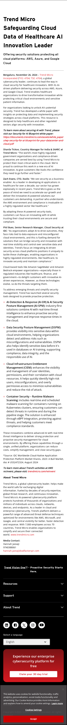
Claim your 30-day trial (29, 673)
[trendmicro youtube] (41, 625)
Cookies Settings (33, 709)
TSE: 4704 (35, 78)
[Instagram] (33, 625)
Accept (33, 718)
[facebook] (15, 625)
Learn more (57, 703)
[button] (26, 642)
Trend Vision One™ (15, 567)
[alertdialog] (33, 705)
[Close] (63, 689)
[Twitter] (24, 625)
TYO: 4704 (24, 78)
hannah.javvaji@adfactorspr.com (21, 550)
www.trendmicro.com (22, 534)
